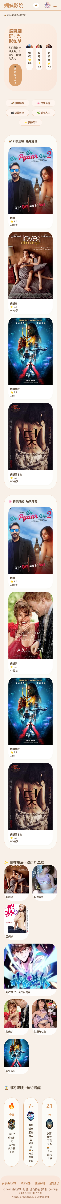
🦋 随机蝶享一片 (15, 75)
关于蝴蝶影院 (9, 1183)
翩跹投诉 (54, 1183)
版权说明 (40, 1183)
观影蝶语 (25, 1183)
